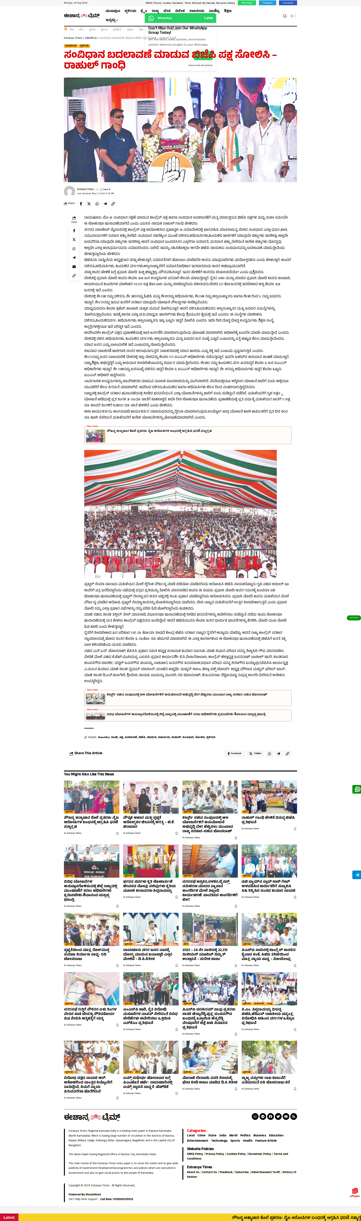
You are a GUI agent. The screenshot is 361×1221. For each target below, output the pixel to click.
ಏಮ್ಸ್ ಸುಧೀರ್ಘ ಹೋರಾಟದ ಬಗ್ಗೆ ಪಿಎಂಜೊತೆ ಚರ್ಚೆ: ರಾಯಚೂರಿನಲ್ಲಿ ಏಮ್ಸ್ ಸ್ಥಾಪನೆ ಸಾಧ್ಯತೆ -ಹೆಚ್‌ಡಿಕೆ (147, 1082)
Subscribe (242, 1172)
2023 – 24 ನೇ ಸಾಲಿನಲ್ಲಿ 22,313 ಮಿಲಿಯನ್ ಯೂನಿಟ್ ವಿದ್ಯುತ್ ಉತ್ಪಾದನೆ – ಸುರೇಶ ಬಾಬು (205, 954)
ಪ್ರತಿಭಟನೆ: (117, 29)
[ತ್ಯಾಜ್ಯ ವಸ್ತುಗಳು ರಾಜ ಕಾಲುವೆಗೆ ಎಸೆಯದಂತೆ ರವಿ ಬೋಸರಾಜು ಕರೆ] (269, 1057)
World (233, 1136)
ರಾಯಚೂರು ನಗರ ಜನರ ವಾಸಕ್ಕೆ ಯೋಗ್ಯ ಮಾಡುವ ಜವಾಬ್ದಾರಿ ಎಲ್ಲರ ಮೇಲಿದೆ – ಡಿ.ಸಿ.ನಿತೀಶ (147, 954)
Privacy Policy (215, 1154)
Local (191, 1136)
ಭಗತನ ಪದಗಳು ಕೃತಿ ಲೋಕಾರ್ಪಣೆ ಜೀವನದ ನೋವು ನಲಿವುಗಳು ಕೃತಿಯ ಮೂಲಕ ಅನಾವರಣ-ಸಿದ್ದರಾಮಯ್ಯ (149, 886)
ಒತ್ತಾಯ (130, 29)
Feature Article (266, 1141)
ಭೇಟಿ (162, 29)
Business (259, 1136)
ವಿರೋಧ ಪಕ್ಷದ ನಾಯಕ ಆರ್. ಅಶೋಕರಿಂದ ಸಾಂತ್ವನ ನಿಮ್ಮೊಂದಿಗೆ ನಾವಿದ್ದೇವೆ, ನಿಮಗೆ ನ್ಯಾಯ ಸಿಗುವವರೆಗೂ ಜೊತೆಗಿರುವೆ (88, 1085)
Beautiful (103, 737)
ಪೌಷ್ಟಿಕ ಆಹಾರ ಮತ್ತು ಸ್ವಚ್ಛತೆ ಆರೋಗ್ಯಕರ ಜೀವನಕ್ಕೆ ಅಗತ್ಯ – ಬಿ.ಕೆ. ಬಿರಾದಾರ (149, 822)
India (222, 1136)
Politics (245, 1136)
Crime (201, 1136)
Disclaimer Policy (259, 1154)
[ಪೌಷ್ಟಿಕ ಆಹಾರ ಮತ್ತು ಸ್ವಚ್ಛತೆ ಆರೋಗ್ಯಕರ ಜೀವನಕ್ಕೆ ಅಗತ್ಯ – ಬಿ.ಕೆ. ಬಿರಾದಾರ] (151, 797)
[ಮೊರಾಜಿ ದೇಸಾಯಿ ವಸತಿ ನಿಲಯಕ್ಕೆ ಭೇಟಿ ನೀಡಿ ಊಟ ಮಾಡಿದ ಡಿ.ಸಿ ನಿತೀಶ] (210, 1057)
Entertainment (197, 1141)
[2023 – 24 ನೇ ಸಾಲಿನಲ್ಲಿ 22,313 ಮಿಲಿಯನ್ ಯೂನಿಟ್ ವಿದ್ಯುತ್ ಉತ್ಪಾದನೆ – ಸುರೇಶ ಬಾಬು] (210, 929)
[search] (285, 16)
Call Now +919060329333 (117, 1199)
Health (248, 1141)
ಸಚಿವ (141, 29)
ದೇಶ (72, 29)
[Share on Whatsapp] (97, 204)
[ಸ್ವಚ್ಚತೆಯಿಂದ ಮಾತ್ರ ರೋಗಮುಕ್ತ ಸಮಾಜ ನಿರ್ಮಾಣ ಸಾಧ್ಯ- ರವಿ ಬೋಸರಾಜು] (91, 929)
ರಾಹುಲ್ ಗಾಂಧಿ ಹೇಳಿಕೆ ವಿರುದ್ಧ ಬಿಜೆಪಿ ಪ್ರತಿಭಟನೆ (268, 820)
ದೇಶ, (81, 29)
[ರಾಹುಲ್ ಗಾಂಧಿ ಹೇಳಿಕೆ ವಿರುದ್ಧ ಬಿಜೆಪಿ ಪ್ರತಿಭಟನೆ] (269, 797)
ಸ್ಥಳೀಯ (92, 29)
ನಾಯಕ (152, 29)
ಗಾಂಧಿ (114, 737)
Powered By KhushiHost (85, 1194)
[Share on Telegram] (105, 204)
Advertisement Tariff (265, 1172)
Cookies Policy (236, 1154)
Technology (219, 1141)
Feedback (226, 1172)
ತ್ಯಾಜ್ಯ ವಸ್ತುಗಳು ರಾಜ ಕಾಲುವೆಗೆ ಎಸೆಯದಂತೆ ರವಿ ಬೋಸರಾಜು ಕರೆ (266, 1080)
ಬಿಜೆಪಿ (142, 737)
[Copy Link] (113, 204)
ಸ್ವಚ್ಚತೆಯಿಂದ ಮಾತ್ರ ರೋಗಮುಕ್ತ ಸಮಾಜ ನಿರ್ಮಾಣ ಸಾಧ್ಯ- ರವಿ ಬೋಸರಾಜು (86, 954)
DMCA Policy (195, 1154)
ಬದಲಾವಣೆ (131, 737)
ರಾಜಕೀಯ (174, 29)
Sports (235, 1141)
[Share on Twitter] (89, 204)
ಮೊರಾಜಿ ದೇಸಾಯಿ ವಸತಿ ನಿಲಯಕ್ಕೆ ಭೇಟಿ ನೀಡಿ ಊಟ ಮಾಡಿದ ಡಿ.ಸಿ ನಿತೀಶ (209, 1080)
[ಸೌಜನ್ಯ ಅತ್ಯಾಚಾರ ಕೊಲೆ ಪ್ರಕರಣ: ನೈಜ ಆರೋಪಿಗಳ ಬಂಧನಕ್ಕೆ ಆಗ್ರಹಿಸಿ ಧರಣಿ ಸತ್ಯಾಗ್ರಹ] (91, 797)
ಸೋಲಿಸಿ (200, 737)
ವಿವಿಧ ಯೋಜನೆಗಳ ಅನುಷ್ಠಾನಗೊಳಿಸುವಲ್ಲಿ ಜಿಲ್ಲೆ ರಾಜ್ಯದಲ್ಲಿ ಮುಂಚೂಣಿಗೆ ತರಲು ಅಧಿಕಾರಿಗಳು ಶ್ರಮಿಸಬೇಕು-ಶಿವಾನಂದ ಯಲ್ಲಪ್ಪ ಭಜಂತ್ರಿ (186, 714)
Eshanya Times (85, 189)
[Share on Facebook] (81, 204)
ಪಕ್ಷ (121, 737)
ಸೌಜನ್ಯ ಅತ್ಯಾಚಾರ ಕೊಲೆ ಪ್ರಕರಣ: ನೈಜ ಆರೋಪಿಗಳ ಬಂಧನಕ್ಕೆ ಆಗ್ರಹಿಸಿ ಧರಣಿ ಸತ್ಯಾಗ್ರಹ (159, 431)
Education (276, 1136)
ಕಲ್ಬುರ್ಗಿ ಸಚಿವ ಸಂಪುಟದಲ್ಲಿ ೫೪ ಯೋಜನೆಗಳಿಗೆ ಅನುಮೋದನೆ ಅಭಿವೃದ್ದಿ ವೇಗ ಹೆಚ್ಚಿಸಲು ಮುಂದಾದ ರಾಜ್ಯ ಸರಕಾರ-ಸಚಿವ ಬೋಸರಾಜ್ (187, 694)
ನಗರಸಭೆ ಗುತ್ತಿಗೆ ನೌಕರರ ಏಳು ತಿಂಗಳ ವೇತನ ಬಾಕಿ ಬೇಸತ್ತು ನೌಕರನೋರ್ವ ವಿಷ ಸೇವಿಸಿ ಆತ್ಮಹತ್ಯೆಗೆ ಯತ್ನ (90, 1014)
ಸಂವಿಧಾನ (188, 737)
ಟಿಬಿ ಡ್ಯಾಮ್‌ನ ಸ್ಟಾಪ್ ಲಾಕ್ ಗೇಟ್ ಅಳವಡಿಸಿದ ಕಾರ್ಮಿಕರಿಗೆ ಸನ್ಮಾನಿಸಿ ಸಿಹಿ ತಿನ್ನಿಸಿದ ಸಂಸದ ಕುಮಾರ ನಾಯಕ (268, 886)
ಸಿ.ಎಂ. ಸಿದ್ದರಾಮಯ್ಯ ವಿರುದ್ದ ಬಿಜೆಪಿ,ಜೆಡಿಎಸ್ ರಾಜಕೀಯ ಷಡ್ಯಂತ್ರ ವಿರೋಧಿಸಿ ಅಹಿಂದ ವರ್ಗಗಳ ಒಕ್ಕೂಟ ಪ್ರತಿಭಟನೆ (268, 1016)
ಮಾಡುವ (151, 737)
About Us (193, 1172)
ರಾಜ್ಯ (269, 1003)
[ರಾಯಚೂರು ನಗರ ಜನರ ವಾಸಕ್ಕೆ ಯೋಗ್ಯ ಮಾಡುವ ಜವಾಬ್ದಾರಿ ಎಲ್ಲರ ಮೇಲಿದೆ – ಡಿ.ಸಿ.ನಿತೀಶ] (151, 929)
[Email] (74, 266)
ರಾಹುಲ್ (176, 737)
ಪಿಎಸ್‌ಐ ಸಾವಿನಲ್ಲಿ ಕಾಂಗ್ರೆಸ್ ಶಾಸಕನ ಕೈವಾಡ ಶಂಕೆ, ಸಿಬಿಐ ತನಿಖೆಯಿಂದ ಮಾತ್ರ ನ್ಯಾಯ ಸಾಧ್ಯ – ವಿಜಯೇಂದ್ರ (269, 954)
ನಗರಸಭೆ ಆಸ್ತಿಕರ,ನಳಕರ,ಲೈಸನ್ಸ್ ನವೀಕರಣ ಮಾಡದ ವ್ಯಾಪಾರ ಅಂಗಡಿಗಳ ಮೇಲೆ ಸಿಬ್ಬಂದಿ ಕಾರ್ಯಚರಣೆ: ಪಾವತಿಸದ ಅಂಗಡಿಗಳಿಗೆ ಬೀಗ (210, 891)
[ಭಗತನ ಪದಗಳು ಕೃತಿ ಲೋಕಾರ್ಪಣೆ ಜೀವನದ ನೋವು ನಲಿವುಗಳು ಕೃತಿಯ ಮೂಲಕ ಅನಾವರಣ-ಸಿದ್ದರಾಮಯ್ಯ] (151, 861)
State (212, 1136)
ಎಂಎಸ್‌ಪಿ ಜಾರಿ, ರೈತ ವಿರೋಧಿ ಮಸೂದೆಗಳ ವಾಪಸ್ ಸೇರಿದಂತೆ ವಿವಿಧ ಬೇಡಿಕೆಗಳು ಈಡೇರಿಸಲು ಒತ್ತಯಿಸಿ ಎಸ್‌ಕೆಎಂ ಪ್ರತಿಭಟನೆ (150, 1016)
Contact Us (209, 1172)
